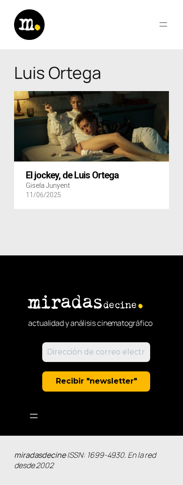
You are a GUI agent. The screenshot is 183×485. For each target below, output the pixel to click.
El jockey (72, 175)
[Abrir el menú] (163, 24)
